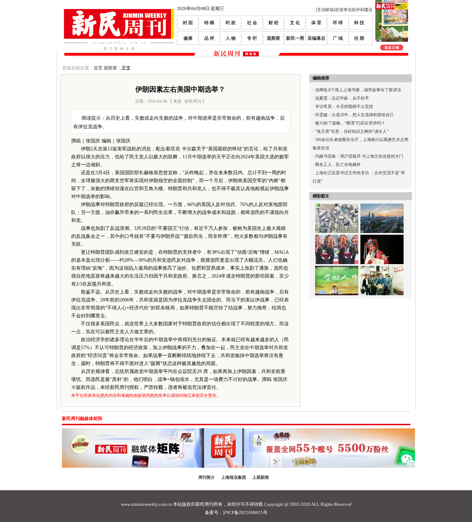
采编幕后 (316, 38)
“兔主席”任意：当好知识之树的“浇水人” (351, 131)
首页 (98, 68)
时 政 (231, 22)
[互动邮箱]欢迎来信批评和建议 (344, 9)
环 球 (338, 22)
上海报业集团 (233, 477)
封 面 (188, 22)
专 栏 (252, 38)
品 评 (209, 38)
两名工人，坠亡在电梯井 (338, 164)
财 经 (273, 22)
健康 (187, 38)
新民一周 (295, 38)
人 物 (231, 38)
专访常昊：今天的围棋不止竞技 (344, 106)
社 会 (252, 22)
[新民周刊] (119, 11)
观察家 (273, 38)
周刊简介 (206, 477)
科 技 (359, 22)
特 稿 (209, 22)
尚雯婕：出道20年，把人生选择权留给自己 (354, 114)
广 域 (338, 38)
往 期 (359, 38)
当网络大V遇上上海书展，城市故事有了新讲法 (358, 89)
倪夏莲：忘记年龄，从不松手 (342, 98)
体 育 (316, 22)
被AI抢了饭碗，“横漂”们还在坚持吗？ (350, 123)
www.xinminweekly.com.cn (146, 504)
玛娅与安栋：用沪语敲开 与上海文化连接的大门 (359, 156)
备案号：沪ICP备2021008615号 (236, 512)
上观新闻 (260, 477)
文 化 (295, 22)
